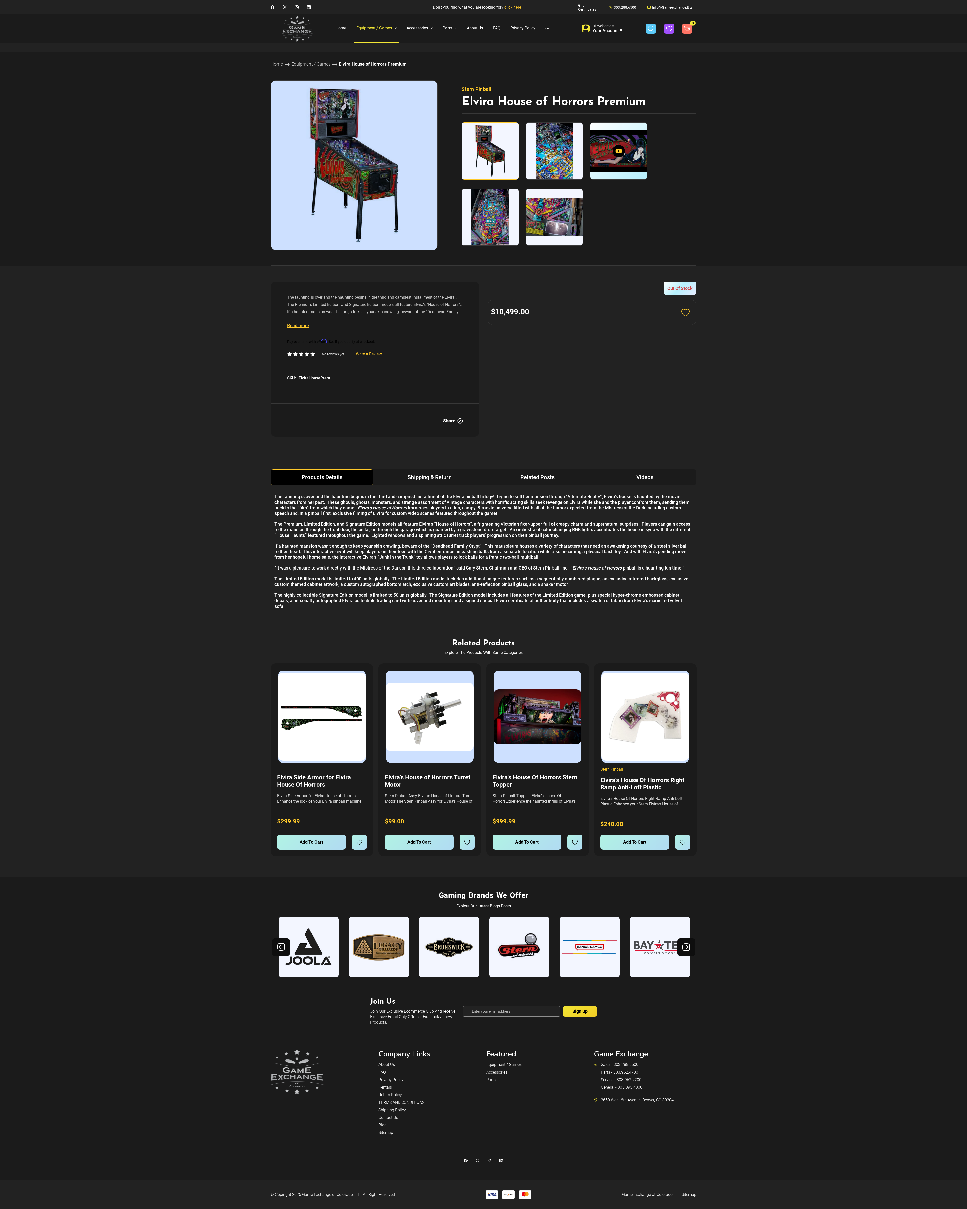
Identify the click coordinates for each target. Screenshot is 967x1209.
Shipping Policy (392, 1110)
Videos (644, 477)
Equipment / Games (374, 28)
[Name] (362, 678)
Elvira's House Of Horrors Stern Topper (535, 781)
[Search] (651, 29)
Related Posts (537, 477)
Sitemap (385, 1132)
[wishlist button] (669, 29)
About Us (475, 28)
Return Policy (390, 1094)
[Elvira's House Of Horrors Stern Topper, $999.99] (537, 717)
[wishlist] (359, 842)
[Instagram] (297, 7)
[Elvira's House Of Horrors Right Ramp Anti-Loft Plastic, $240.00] (645, 717)
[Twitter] (285, 7)
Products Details (322, 477)
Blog (382, 1125)
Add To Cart (311, 842)
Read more (298, 325)
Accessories (417, 28)
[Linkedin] (309, 7)
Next (686, 947)
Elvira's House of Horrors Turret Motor (427, 781)
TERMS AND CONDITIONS (401, 1102)
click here (512, 7)
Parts (447, 28)
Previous (281, 947)
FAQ (496, 28)
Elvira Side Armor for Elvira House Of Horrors (314, 781)
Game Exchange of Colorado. (328, 1194)
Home (341, 28)
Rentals (385, 1087)
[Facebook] (272, 7)
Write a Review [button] (369, 354)
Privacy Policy (522, 28)
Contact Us (388, 1117)
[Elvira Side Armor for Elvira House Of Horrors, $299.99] (322, 717)
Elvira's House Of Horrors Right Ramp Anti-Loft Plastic (642, 784)
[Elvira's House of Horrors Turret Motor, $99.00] (430, 717)
